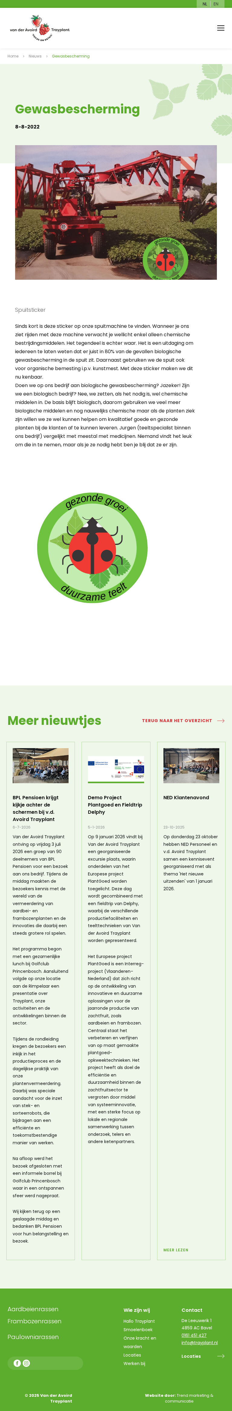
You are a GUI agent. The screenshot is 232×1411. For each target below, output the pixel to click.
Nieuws (35, 56)
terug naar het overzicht (177, 721)
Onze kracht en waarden (140, 1342)
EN (216, 4)
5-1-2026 (96, 827)
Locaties (191, 1356)
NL (205, 4)
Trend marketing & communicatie (189, 1398)
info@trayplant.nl (200, 1343)
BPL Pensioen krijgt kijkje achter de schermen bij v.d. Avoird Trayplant (36, 808)
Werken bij (134, 1363)
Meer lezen (175, 1250)
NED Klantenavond (186, 797)
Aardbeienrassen (33, 1309)
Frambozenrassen (48, 1321)
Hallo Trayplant (139, 1321)
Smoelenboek (138, 1330)
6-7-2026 (22, 827)
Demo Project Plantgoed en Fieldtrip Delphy (115, 805)
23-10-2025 (174, 827)
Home (13, 56)
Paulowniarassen (33, 1337)
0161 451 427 (194, 1335)
